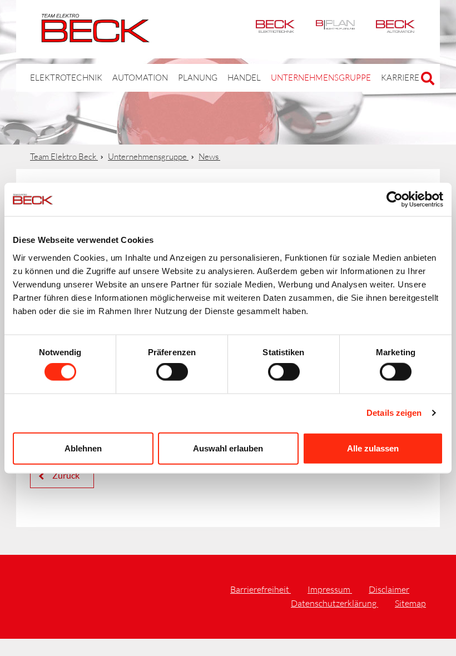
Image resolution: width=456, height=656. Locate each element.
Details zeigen (394, 413)
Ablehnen (83, 448)
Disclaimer (389, 589)
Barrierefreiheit (260, 589)
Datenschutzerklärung (334, 603)
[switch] (172, 372)
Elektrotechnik (275, 29)
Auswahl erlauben (228, 448)
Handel (244, 77)
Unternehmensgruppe (321, 77)
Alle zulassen (373, 448)
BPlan (335, 29)
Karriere (400, 77)
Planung (197, 77)
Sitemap (410, 603)
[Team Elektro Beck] (95, 36)
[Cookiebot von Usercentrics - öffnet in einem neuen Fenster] (394, 199)
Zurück (65, 475)
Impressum (330, 589)
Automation (395, 29)
